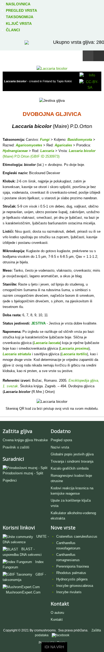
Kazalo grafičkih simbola (70, 468)
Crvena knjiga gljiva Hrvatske (25, 440)
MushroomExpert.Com (23, 592)
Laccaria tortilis (74, 354)
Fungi (45, 140)
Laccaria (47, 151)
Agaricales (63, 145)
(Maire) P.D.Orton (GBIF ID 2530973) (31, 156)
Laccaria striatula (17, 354)
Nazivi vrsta (60, 447)
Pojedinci (10, 480)
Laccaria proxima (74, 348)
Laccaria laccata (47, 343)
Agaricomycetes (29, 145)
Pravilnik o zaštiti (16, 447)
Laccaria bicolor (82, 151)
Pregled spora (61, 440)
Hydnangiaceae (15, 151)
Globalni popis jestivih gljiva (72, 454)
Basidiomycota (79, 140)
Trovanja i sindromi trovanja (72, 461)
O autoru (57, 613)
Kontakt (57, 620)
